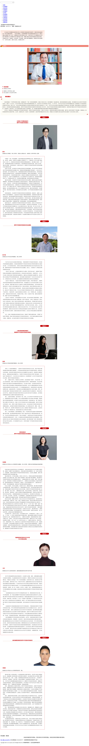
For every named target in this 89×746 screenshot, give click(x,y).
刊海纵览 (5, 9)
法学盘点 (5, 11)
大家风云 (5, 17)
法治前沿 (5, 15)
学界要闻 (5, 6)
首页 (4, 5)
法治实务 (5, 19)
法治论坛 (5, 8)
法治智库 (5, 14)
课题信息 (5, 22)
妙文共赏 (5, 20)
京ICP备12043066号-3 (5, 740)
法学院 (4, 12)
